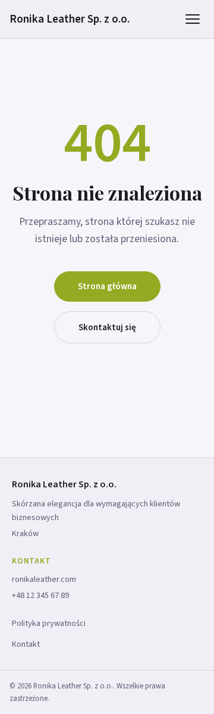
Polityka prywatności (49, 623)
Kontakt (26, 644)
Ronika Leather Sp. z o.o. (70, 19)
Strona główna (107, 286)
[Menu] (192, 19)
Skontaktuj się (107, 327)
